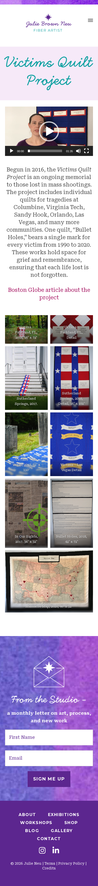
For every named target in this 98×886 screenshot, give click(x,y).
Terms (49, 863)
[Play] (11, 150)
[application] (49, 131)
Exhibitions (64, 814)
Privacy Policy (71, 863)
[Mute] (78, 150)
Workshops (36, 822)
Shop (71, 822)
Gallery (62, 830)
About (27, 814)
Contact (49, 838)
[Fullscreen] (86, 150)
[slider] (45, 151)
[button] (90, 21)
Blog (32, 830)
